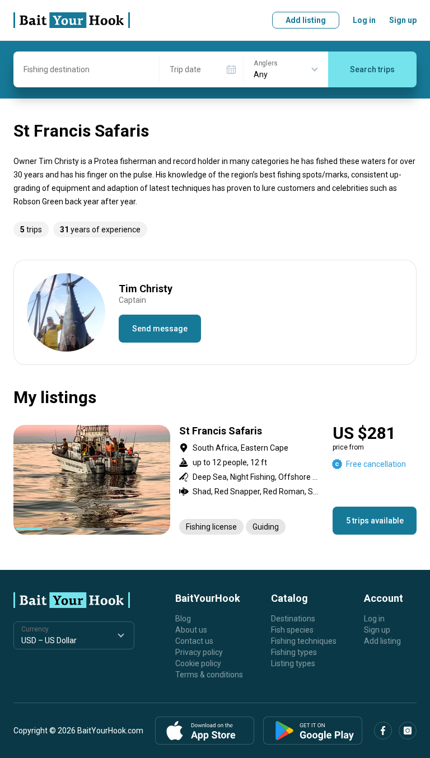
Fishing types (294, 652)
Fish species (292, 629)
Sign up (403, 20)
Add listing (306, 20)
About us (191, 629)
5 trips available (375, 520)
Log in (364, 20)
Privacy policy (199, 652)
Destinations (293, 618)
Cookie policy (198, 663)
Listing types (293, 663)
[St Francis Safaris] (215, 479)
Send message (160, 328)
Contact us (194, 641)
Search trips (372, 69)
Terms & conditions (209, 674)
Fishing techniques (303, 641)
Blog (183, 618)
